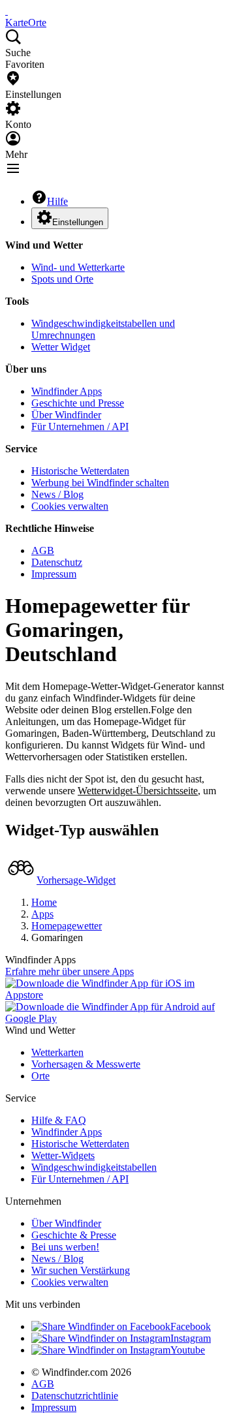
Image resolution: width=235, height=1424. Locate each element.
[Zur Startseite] (6, 10)
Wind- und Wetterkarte (78, 267)
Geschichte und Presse (77, 403)
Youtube (187, 1349)
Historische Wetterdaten (80, 470)
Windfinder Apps (66, 391)
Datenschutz (56, 562)
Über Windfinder (66, 414)
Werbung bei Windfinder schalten (100, 482)
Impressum (53, 574)
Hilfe (57, 201)
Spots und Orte (62, 279)
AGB (42, 550)
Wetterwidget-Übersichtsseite (138, 790)
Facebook (190, 1326)
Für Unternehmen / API (80, 426)
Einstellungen (77, 222)
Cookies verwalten (69, 506)
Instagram (190, 1338)
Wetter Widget (60, 346)
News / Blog (57, 494)
